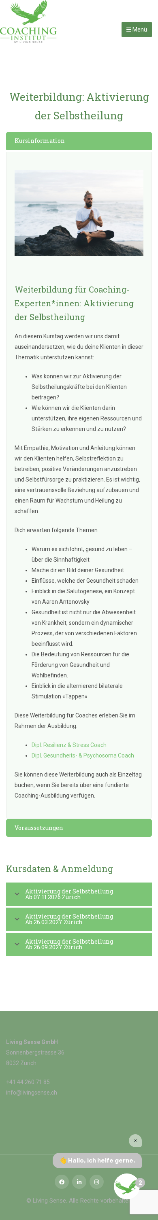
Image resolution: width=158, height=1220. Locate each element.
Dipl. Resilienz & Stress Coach (69, 745)
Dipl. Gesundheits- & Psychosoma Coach (83, 755)
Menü (139, 29)
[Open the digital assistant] (127, 1186)
